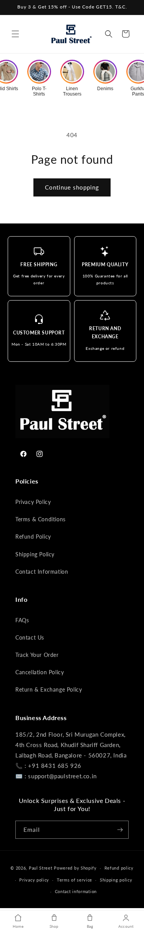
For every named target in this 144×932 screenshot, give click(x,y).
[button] (15, 33)
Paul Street (41, 867)
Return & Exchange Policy (48, 689)
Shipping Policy (35, 554)
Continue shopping (72, 187)
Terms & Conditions (40, 519)
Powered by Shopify (75, 867)
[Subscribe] (119, 830)
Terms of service (74, 879)
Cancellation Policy (39, 672)
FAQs (22, 620)
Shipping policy (116, 879)
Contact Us (29, 637)
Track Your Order (37, 655)
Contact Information (41, 571)
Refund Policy (33, 536)
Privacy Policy (33, 502)
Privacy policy (34, 879)
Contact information (76, 891)
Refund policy (119, 867)
